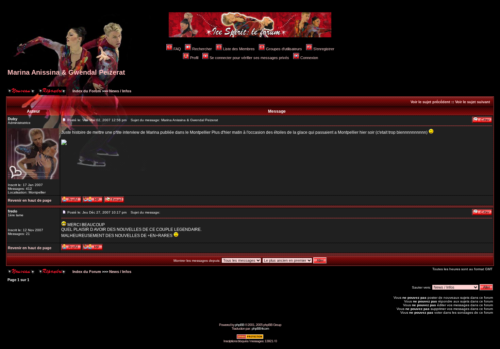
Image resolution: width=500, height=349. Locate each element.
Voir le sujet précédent (430, 102)
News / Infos (120, 91)
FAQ (177, 49)
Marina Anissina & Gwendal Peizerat (66, 72)
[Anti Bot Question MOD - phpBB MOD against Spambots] (250, 338)
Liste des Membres (239, 49)
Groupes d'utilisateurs (284, 49)
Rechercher (202, 49)
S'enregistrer (323, 49)
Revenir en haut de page (29, 200)
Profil (194, 58)
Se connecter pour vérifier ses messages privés (249, 58)
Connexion (309, 58)
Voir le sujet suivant (472, 102)
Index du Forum (86, 91)
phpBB (239, 325)
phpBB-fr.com (260, 328)
